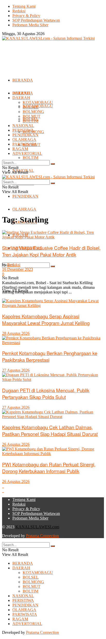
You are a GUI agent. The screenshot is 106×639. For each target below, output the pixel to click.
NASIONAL (23, 125)
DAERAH (21, 97)
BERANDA (22, 80)
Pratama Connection (42, 535)
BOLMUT (31, 116)
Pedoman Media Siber (30, 25)
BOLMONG (33, 111)
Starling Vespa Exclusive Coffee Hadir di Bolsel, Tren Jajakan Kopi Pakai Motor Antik (51, 251)
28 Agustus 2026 (16, 333)
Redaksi (18, 11)
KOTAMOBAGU (38, 102)
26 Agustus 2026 (16, 444)
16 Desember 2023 (17, 269)
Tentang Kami (24, 6)
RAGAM (20, 149)
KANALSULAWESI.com (37, 527)
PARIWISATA (24, 144)
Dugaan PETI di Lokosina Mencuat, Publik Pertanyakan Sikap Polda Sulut (45, 393)
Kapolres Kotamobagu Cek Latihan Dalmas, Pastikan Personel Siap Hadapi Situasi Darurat (50, 430)
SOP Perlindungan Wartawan (36, 20)
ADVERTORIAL (27, 153)
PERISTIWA (23, 130)
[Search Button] (53, 266)
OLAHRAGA (24, 209)
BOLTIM (30, 157)
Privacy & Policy (26, 15)
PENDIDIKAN (25, 196)
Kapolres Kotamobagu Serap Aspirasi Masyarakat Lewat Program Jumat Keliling (46, 319)
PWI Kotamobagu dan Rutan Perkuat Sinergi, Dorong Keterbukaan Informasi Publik (48, 467)
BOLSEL (31, 107)
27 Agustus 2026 (16, 370)
